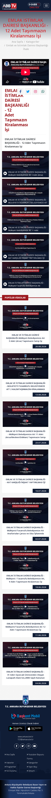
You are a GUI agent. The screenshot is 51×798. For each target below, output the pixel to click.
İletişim (31, 770)
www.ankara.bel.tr (25, 736)
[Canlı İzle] (34, 5)
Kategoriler (32, 41)
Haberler (10, 762)
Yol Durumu (11, 770)
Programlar (11, 766)
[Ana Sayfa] (9, 5)
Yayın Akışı (32, 766)
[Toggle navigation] (46, 5)
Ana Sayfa (17, 41)
